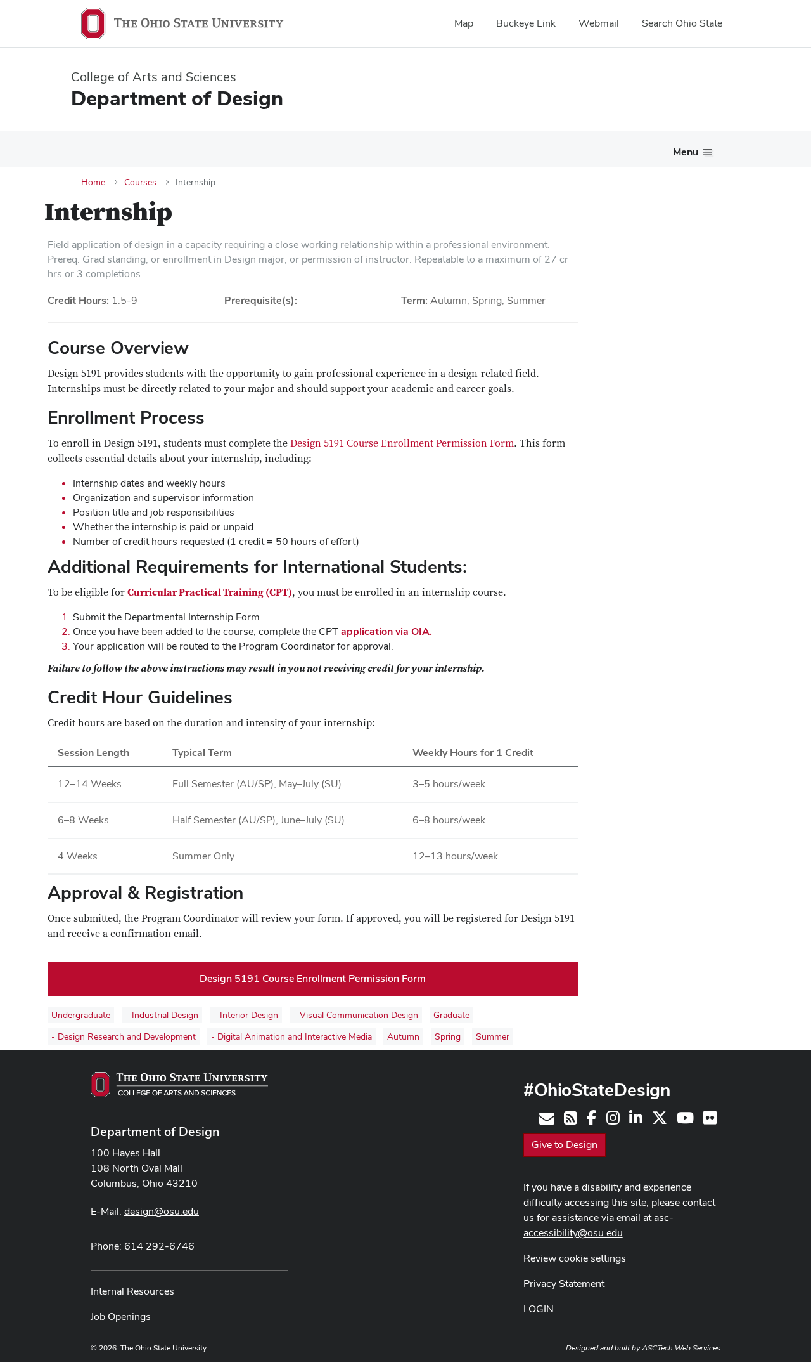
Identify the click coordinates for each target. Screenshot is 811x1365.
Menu (685, 152)
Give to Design (564, 1144)
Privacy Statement (563, 1283)
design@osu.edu (161, 1211)
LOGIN (538, 1309)
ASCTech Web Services (681, 1348)
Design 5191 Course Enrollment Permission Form (402, 443)
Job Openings (121, 1316)
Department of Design (155, 1131)
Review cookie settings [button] (574, 1258)
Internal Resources (132, 1291)
